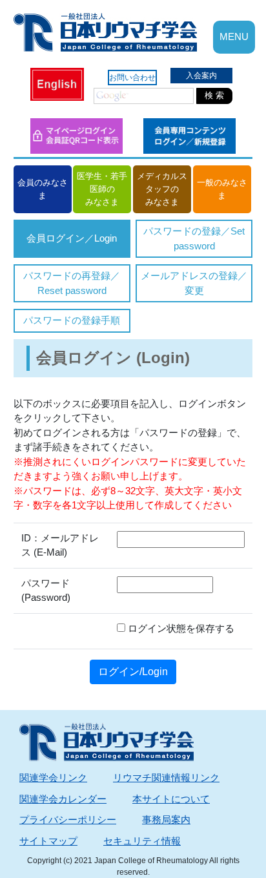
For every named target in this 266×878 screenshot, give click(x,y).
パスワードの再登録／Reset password (71, 283)
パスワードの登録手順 (71, 320)
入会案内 (201, 75)
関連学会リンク (53, 777)
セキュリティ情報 (142, 840)
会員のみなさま (42, 189)
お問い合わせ (132, 77)
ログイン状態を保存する (179, 628)
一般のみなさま (222, 189)
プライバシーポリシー (67, 819)
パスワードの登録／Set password (194, 238)
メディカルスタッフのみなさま (162, 189)
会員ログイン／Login (71, 238)
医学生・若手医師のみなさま (102, 189)
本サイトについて (171, 798)
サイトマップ (48, 840)
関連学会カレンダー (63, 798)
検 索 (214, 95)
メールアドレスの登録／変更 (194, 283)
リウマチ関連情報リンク (166, 777)
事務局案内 (166, 819)
